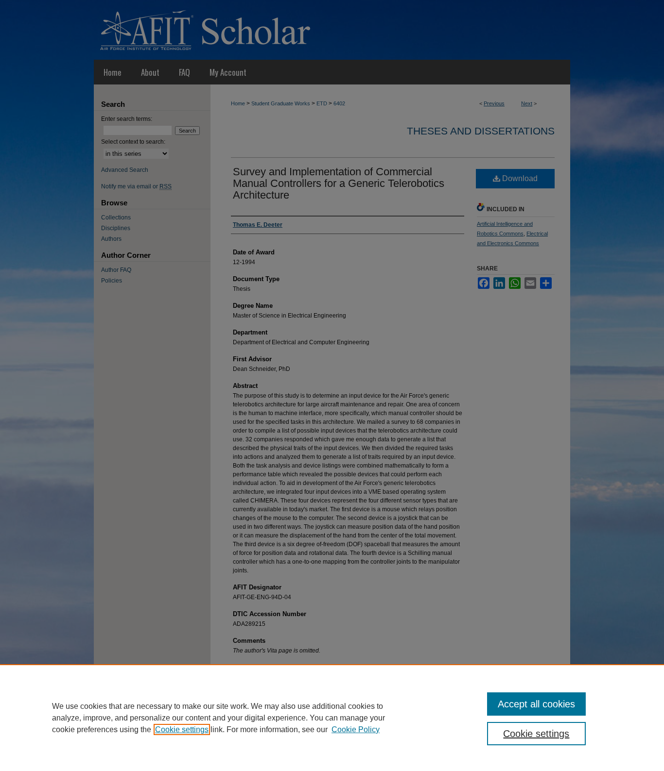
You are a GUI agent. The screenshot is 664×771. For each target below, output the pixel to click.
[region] (332, 717)
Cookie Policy (356, 729)
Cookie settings (182, 729)
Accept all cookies (536, 704)
